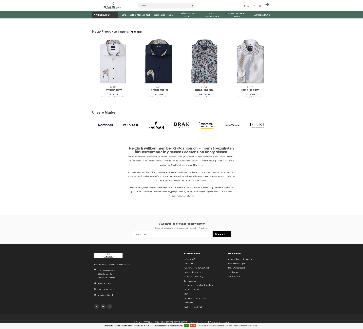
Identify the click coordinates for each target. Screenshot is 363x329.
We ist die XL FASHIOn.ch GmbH (197, 298)
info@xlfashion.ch (105, 295)
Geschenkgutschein (163, 14)
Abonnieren (223, 234)
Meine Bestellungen (236, 263)
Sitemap (187, 294)
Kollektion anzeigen (129, 32)
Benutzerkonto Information (240, 259)
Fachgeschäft (189, 259)
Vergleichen (233, 272)
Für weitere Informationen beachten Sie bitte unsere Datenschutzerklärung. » (228, 326)
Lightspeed (204, 322)
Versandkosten (119, 97)
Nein (193, 326)
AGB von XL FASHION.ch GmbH (197, 268)
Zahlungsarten (190, 281)
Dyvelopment (224, 322)
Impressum (188, 263)
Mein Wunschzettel (236, 268)
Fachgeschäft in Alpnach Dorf (135, 14)
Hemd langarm (113, 89)
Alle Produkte (234, 276)
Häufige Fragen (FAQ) (193, 307)
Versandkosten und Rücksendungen (199, 285)
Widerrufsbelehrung (192, 272)
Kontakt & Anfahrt (191, 289)
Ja (187, 326)
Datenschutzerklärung (193, 276)
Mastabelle (188, 302)
